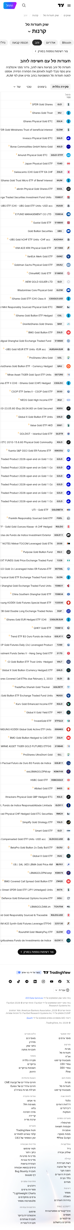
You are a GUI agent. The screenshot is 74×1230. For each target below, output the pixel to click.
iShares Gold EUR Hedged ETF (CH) (26, 619)
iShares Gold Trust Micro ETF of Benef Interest (27, 180)
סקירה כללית (29, 1060)
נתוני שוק (31, 1045)
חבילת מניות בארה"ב (25, 1089)
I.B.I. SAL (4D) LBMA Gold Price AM (33, 864)
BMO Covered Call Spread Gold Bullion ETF (28, 881)
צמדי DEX (65, 1067)
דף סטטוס (30, 1174)
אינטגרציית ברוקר (27, 1215)
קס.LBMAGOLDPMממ (38, 771)
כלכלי (68, 1100)
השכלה (67, 1196)
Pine (68, 1071)
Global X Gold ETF (43, 855)
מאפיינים (31, 1038)
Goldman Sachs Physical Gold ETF (33, 264)
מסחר (68, 1192)
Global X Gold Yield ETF (39, 712)
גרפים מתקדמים (27, 1197)
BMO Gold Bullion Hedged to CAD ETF (31, 737)
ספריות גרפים (28, 1189)
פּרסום (32, 1211)
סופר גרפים (65, 1038)
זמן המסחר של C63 (25, 1137)
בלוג (33, 1108)
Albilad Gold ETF (43, 788)
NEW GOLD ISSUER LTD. (39, 281)
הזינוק (33, 1071)
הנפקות (67, 1111)
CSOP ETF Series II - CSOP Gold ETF (32, 391)
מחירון (32, 1041)
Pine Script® (64, 1137)
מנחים (67, 1181)
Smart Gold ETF (44, 830)
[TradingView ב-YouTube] (51, 981)
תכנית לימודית (28, 1222)
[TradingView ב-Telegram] (26, 981)
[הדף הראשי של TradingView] (61, 5)
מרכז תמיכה (29, 1111)
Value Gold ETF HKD (41, 425)
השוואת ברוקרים (27, 1067)
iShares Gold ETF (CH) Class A (29, 298)
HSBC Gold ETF (39, 779)
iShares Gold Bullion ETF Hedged (34, 315)
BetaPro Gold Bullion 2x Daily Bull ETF (31, 847)
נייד (69, 1148)
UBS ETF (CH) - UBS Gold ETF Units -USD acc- (26, 205)
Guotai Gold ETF (42, 222)
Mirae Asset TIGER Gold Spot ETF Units (29, 374)
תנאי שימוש (30, 1148)
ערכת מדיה (30, 1119)
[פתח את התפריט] (69, 5)
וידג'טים (32, 1185)
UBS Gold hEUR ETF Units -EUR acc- (25, 349)
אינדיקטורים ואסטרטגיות (58, 1210)
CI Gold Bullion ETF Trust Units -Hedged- (30, 661)
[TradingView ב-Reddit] (10, 981)
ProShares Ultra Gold (41, 357)
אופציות (66, 1130)
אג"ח (68, 1056)
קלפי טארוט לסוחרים (25, 1133)
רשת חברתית (64, 1162)
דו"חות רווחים (63, 1104)
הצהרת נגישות (28, 1163)
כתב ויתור (31, 1152)
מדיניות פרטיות (28, 1156)
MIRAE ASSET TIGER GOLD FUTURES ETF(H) (26, 746)
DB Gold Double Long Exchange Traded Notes (27, 611)
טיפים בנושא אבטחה (25, 1167)
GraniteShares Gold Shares (38, 323)
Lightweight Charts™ (24, 1193)
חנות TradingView (26, 1130)
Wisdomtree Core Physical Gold (35, 290)
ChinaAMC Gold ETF (40, 273)
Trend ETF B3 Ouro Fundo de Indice (31, 636)
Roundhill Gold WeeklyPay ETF (36, 931)
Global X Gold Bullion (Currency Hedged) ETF (27, 670)
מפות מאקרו (64, 1133)
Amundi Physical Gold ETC (32, 155)
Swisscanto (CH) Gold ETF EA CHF (33, 171)
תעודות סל (65, 1052)
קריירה (32, 1115)
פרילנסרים (65, 1218)
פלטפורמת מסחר (27, 1200)
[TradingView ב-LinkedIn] (35, 981)
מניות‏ (68, 1048)
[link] (51, 51)
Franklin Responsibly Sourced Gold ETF (31, 518)
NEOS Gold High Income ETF (36, 399)
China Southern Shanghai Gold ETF (31, 594)
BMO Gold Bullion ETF (40, 332)
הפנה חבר (65, 1170)
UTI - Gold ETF (40, 509)
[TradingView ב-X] (68, 981)
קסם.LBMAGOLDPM (41, 872)
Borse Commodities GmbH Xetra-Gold (31, 146)
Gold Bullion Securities (40, 231)
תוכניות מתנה (29, 1049)
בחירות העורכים (62, 1200)
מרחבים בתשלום (62, 1222)
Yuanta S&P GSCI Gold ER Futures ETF (29, 450)
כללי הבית (65, 1178)
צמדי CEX (65, 1063)
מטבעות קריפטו (62, 1060)
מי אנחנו (31, 1100)
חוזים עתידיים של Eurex (23, 1086)
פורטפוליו (66, 1122)
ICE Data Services (34, 998)
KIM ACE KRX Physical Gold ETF (33, 247)
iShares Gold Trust (42, 112)
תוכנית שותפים (28, 1219)
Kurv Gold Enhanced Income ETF (34, 703)
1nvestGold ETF (42, 720)
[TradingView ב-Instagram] (43, 981)
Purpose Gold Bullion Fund (38, 551)
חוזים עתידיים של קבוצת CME (20, 1082)
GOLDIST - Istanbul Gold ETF (36, 433)
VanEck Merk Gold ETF (40, 256)
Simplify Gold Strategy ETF (37, 822)
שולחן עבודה (64, 1152)
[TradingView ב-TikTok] (18, 981)
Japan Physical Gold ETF (39, 163)
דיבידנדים (65, 1108)
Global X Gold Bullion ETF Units (35, 416)
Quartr (30, 1018)
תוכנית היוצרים (63, 1174)
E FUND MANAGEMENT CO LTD (33, 214)
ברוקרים (31, 1063)
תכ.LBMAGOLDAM (40, 906)
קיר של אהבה (64, 1166)
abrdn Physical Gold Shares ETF (35, 188)
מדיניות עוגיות (28, 1159)
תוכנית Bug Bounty (25, 1171)
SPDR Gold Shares (42, 104)
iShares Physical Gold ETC (38, 121)
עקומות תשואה (63, 1126)
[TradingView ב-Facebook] (59, 981)
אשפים (67, 1214)
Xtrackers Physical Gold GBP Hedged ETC (29, 796)
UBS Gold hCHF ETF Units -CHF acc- (29, 239)
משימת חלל (29, 1104)
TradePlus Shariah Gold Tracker (32, 687)
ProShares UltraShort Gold (38, 754)
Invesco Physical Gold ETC (38, 138)
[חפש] (23, 5)
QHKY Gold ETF (42, 627)
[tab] (66, 42)
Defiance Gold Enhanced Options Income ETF (27, 898)
